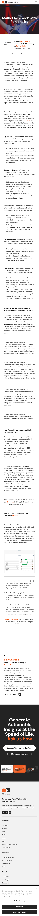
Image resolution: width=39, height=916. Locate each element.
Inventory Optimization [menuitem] (9, 844)
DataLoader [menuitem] (6, 847)
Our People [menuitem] (5, 880)
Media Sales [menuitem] (6, 864)
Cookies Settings (19, 901)
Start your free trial (19, 754)
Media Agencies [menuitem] (7, 860)
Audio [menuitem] (4, 835)
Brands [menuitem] (4, 867)
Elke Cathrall (25, 42)
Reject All (19, 906)
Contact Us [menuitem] (6, 883)
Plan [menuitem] (3, 831)
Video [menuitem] (4, 838)
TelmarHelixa (21, 46)
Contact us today (11, 619)
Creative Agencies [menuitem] (8, 857)
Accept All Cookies (19, 912)
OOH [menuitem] (3, 841)
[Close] (36, 888)
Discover (26, 121)
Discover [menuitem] (5, 825)
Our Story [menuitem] (5, 877)
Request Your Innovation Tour (19, 748)
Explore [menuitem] (4, 828)
